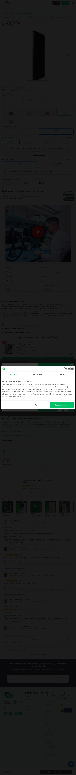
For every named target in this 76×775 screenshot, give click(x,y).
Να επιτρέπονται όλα (62, 405)
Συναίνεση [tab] (13, 374)
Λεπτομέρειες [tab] (38, 374)
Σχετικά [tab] (63, 374)
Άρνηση (37, 405)
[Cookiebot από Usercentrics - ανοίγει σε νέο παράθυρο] (65, 368)
